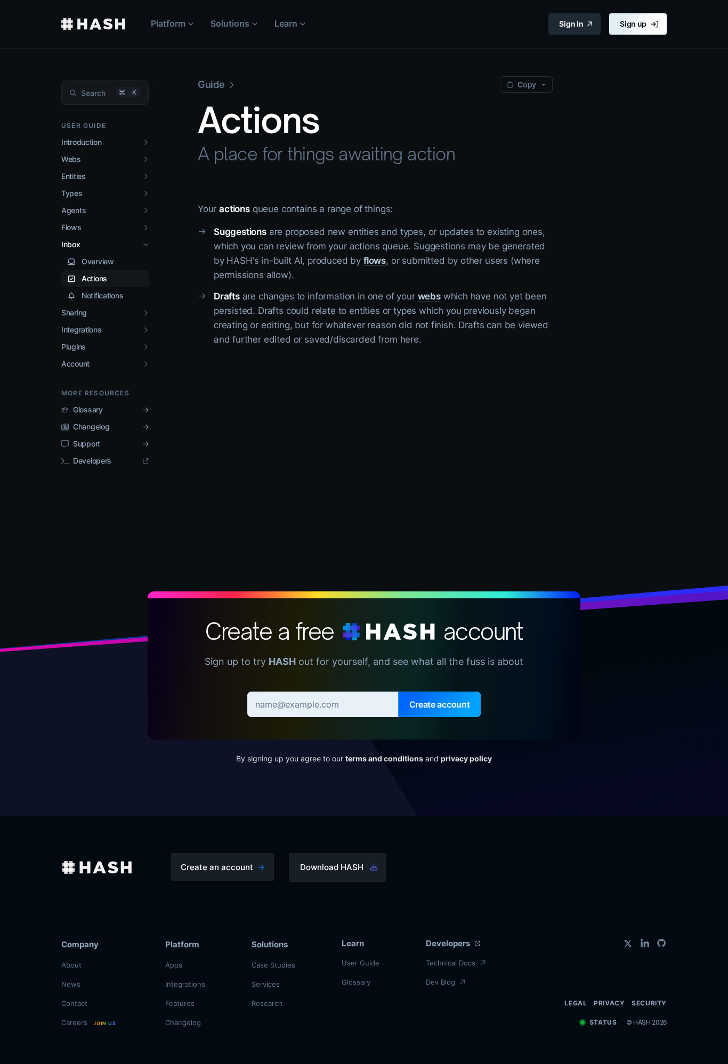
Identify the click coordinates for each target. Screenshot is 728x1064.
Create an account (217, 867)
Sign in (571, 23)
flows (374, 260)
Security (649, 1003)
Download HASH (331, 867)
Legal (575, 1003)
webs (429, 296)
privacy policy (466, 758)
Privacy (609, 1003)
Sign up (633, 23)
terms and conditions (384, 758)
